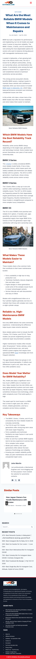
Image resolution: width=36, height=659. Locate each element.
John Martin (14, 35)
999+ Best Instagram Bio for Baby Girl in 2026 (17, 541)
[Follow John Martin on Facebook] (12, 480)
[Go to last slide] (6, 503)
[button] (30, 3)
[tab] (14, 513)
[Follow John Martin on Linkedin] (19, 480)
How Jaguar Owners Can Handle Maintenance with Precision (16, 499)
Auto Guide (18, 12)
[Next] (29, 503)
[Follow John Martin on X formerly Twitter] (15, 480)
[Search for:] (18, 527)
